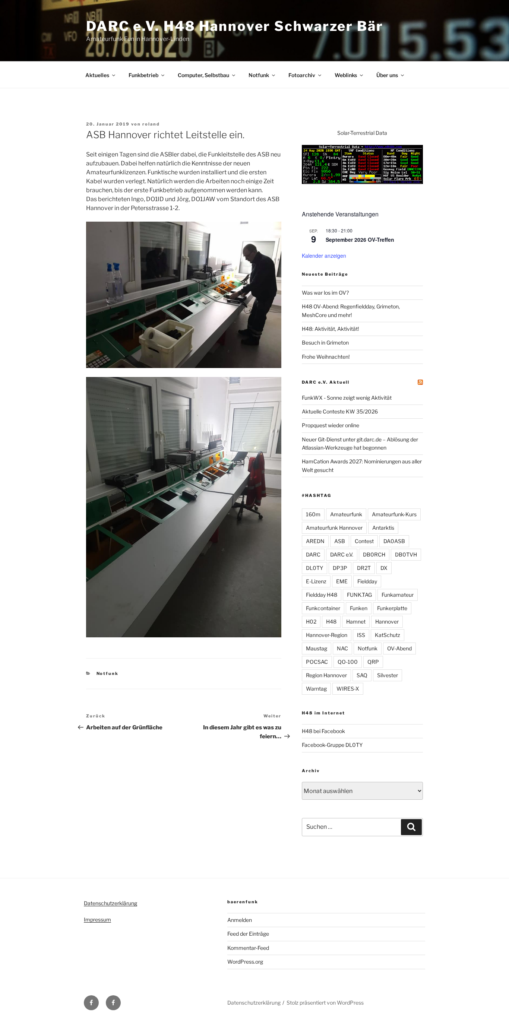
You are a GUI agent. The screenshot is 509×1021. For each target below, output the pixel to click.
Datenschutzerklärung (110, 903)
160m (313, 514)
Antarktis (383, 527)
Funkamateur (398, 595)
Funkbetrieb (143, 75)
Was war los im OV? (325, 292)
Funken (358, 608)
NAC (342, 648)
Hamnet (356, 621)
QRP (373, 662)
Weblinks (346, 75)
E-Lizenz (316, 581)
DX (384, 568)
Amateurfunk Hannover (334, 527)
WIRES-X (347, 688)
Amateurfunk (346, 514)
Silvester (387, 675)
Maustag (316, 648)
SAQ (362, 675)
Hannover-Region (326, 635)
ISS (361, 635)
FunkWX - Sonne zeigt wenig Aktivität (347, 397)
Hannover (387, 621)
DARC (313, 554)
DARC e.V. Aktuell (326, 382)
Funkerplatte (392, 608)
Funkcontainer (323, 608)
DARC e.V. (341, 554)
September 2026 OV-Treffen (360, 239)
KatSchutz (387, 635)
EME (342, 581)
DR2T (364, 568)
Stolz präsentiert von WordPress (325, 1002)
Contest (364, 541)
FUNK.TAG (359, 595)
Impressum (97, 919)
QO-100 (348, 662)
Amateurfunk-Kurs (394, 514)
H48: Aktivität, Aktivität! (330, 329)
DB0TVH (406, 554)
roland (151, 124)
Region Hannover (326, 675)
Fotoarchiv (301, 75)
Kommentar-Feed (248, 948)
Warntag (316, 688)
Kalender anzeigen (324, 255)
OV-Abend (399, 648)
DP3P (340, 568)
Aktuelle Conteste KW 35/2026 (340, 411)
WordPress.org (245, 961)
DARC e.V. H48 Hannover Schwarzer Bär (234, 26)
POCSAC (317, 662)
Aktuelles (97, 75)
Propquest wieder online (330, 425)
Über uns (387, 75)
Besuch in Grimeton (325, 342)
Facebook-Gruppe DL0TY (332, 745)
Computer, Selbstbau (203, 75)
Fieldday (367, 581)
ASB (339, 541)
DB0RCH (374, 554)
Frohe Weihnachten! (326, 356)
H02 (311, 621)
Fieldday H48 (321, 595)
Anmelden (239, 920)
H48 (331, 621)
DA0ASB (394, 541)
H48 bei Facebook (323, 731)
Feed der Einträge (248, 933)
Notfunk (259, 75)
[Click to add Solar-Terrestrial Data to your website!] (362, 182)
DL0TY (314, 568)
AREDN (315, 541)
